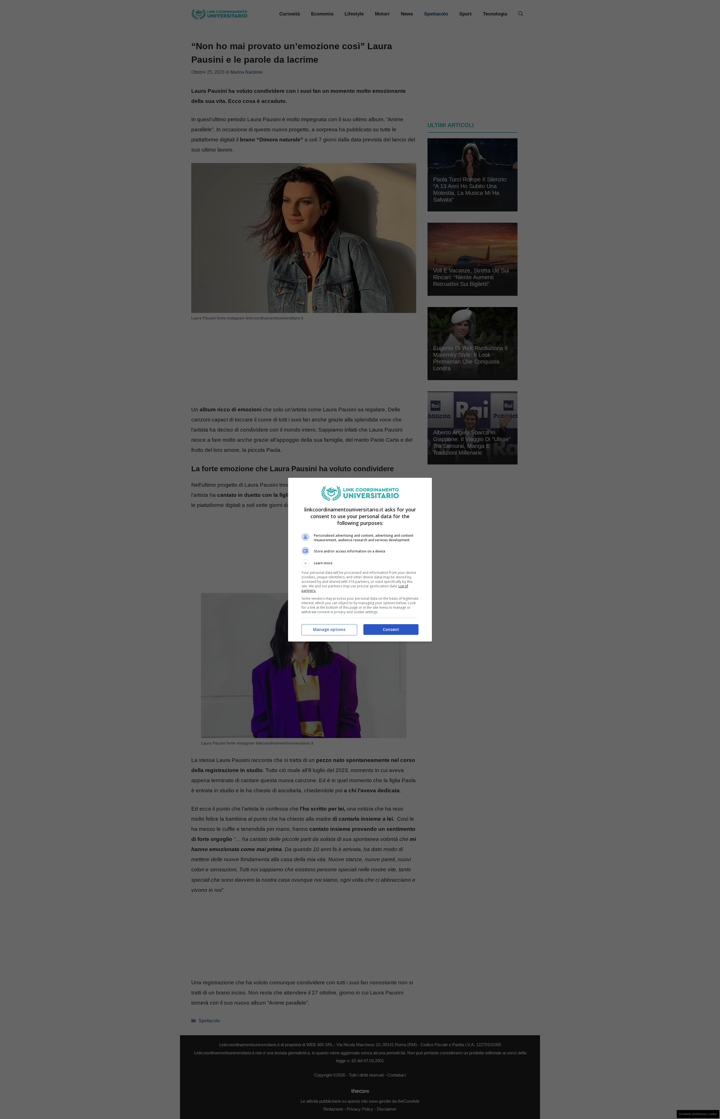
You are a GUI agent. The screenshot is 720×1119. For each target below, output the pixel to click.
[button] (360, 563)
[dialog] (360, 560)
